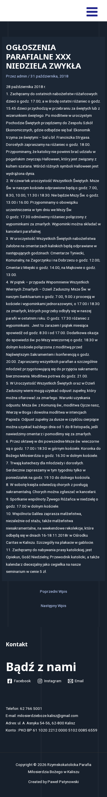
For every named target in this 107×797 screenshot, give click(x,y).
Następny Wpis (53, 605)
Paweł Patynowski (63, 781)
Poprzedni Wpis (53, 591)
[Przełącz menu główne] (92, 12)
